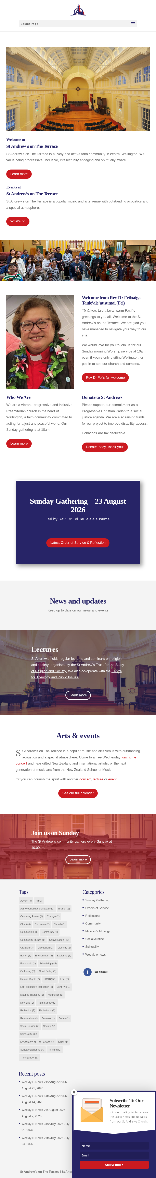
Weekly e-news (95, 954)
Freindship (28, 963)
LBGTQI (50, 979)
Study (63, 1042)
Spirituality (28, 1034)
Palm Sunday (47, 1002)
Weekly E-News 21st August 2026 (44, 1082)
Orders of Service (97, 908)
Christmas (42, 924)
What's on (17, 221)
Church (59, 924)
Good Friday (47, 971)
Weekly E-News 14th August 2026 (44, 1096)
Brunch (64, 908)
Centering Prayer (31, 916)
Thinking (54, 1049)
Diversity (64, 947)
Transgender (29, 1057)
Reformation (29, 1018)
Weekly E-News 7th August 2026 (43, 1110)
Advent (26, 900)
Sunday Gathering (32, 1049)
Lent (64, 979)
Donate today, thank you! (105, 447)
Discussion (45, 947)
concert (85, 779)
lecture (98, 779)
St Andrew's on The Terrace (37, 1042)
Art (39, 900)
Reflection (27, 1010)
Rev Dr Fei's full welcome (105, 378)
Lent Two (63, 986)
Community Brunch (32, 940)
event (112, 779)
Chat (25, 924)
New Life (27, 1002)
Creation (27, 947)
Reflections (47, 1010)
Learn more (19, 174)
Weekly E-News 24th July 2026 (42, 1138)
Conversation (59, 940)
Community (50, 932)
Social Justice (29, 1026)
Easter (25, 955)
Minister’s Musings (97, 931)
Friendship (48, 963)
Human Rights (30, 979)
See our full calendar (78, 793)
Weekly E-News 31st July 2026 (42, 1124)
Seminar (48, 1018)
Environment (44, 955)
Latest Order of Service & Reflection (77, 543)
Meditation (55, 994)
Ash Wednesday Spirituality (37, 908)
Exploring (64, 955)
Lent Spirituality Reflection (36, 986)
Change (53, 916)
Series (64, 1018)
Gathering (27, 971)
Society (49, 1026)
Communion (29, 932)
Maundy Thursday (32, 994)
